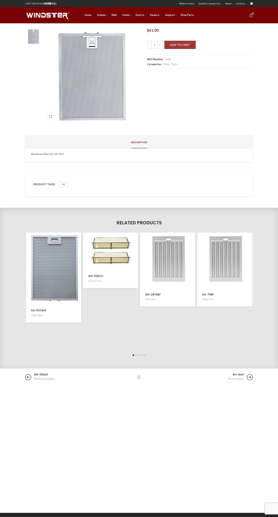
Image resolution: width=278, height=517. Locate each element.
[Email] (251, 3)
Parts (174, 64)
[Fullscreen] (51, 117)
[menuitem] (186, 3)
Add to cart (180, 44)
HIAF (168, 59)
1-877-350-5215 (40, 3)
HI (63, 184)
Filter (167, 64)
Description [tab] (139, 142)
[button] (133, 355)
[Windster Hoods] (48, 15)
